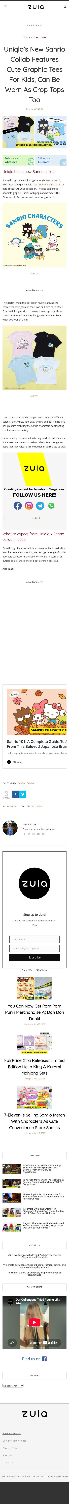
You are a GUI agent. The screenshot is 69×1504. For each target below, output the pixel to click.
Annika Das (12, 806)
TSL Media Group (59, 1476)
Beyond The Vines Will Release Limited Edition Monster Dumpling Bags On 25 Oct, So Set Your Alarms (43, 1225)
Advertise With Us (12, 1433)
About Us (7, 1455)
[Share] (15, 794)
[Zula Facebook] (18, 505)
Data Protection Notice (14, 1440)
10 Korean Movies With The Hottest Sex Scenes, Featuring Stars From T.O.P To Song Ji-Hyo (43, 1182)
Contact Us (8, 1462)
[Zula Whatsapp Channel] (51, 505)
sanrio (30, 806)
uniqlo (38, 806)
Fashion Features (34, 37)
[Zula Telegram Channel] (40, 505)
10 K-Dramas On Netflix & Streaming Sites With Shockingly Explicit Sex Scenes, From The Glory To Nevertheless (42, 1168)
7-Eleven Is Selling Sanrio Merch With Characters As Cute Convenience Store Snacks (34, 1121)
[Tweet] (22, 794)
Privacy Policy (10, 1448)
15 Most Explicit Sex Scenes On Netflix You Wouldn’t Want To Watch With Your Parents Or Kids (43, 1196)
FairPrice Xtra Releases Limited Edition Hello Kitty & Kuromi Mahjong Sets (34, 1067)
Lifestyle (27, 1024)
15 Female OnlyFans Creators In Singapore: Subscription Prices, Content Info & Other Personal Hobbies (43, 1210)
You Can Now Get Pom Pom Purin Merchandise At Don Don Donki (34, 1012)
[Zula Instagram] (29, 505)
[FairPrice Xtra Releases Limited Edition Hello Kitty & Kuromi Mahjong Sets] (34, 1043)
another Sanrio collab (49, 184)
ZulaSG (36, 518)
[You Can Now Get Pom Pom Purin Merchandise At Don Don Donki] (34, 988)
